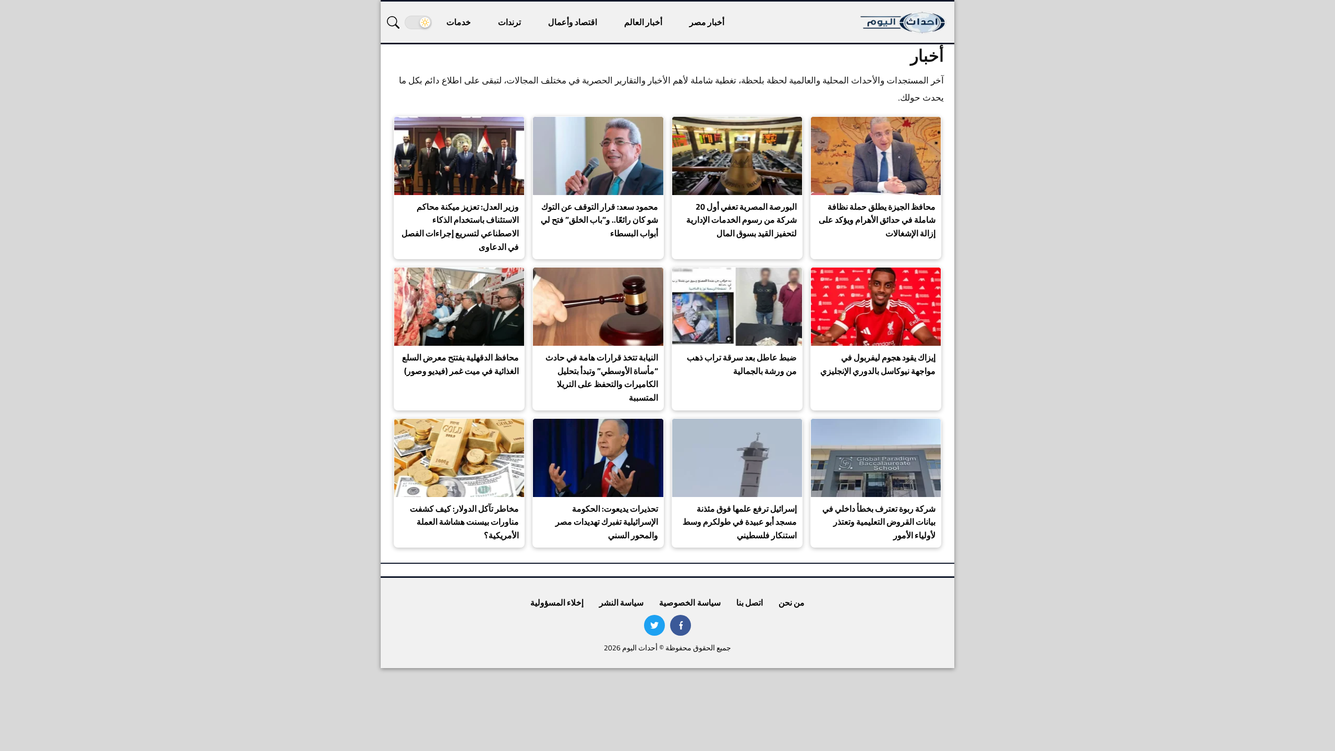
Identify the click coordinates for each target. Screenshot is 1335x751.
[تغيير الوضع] (418, 22)
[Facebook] (680, 625)
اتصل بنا (749, 602)
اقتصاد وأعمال (572, 22)
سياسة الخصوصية (689, 602)
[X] (654, 625)
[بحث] (393, 22)
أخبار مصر (706, 22)
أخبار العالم (643, 22)
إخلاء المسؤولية (557, 602)
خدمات (458, 22)
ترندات (509, 22)
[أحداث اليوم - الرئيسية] (903, 22)
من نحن (792, 602)
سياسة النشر (621, 602)
